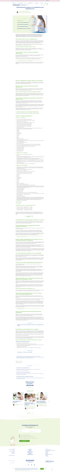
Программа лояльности (48, 454)
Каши (30, 450)
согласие (22, 436)
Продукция (30, 448)
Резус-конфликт (18, 230)
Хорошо (42, 468)
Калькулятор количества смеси (50, 450)
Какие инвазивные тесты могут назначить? (23, 28)
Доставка (46, 453)
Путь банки (47, 451)
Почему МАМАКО (12, 449)
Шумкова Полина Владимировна (24, 11)
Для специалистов (12, 455)
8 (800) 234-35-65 (49, 461)
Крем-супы (30, 452)
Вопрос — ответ (12, 451)
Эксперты (13, 452)
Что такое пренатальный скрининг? (22, 26)
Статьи (14, 450)
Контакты (13, 453)
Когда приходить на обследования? (22, 24)
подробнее (47, 0)
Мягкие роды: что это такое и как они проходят (24, 352)
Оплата (46, 452)
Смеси (30, 449)
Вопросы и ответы (48, 449)
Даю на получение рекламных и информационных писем (27, 436)
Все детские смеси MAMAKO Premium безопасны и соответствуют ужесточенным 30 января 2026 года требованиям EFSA (30, 0)
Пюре (30, 453)
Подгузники (30, 454)
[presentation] (11, 401)
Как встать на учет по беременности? (23, 22)
